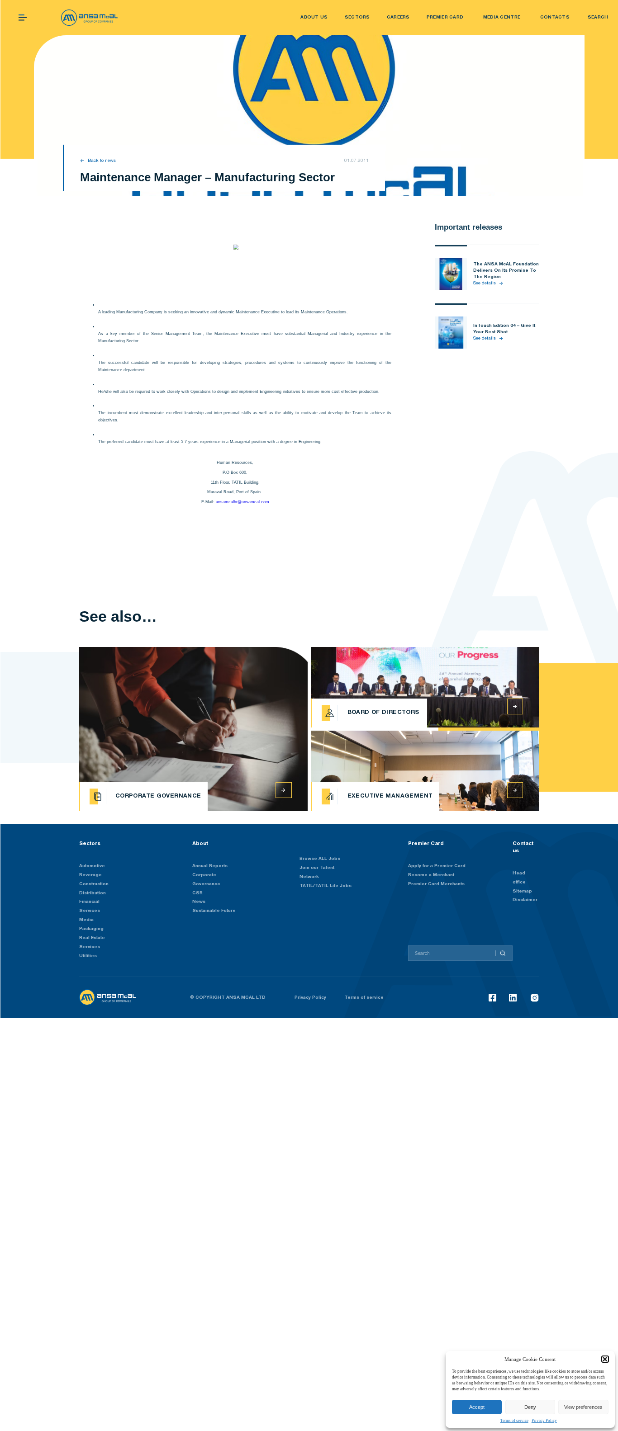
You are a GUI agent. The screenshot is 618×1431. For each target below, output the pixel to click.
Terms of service (514, 1420)
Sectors (89, 843)
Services (89, 947)
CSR (197, 893)
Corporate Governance (206, 879)
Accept (477, 1407)
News (198, 902)
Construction (94, 884)
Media (86, 920)
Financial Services (89, 906)
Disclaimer (525, 900)
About (200, 843)
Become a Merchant (431, 875)
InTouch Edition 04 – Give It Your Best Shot (504, 329)
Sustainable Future (214, 911)
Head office (519, 877)
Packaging (91, 929)
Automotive (92, 866)
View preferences (583, 1407)
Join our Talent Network (316, 872)
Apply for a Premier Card (437, 866)
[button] (605, 1359)
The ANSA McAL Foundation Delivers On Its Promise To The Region (506, 270)
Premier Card (426, 843)
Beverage (90, 875)
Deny (530, 1407)
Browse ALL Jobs (319, 859)
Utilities (88, 956)
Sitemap (522, 891)
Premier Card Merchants (436, 884)
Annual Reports (210, 866)
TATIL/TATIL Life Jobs (325, 886)
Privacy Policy (544, 1420)
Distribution (92, 893)
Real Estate (92, 938)
